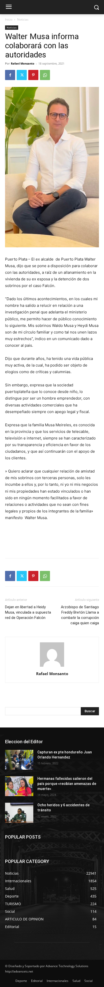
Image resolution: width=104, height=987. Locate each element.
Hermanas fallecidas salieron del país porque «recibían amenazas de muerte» (66, 784)
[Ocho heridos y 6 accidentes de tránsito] (19, 813)
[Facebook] (10, 75)
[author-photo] (52, 666)
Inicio (8, 19)
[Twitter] (22, 75)
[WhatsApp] (45, 75)
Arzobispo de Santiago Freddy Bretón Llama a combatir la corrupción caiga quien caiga (80, 615)
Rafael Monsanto (22, 63)
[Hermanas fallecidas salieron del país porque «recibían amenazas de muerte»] (19, 786)
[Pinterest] (33, 75)
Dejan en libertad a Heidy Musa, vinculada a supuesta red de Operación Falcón (28, 612)
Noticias (23, 19)
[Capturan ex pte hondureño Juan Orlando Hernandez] (19, 760)
